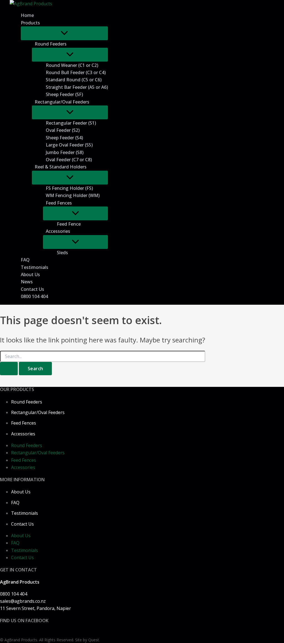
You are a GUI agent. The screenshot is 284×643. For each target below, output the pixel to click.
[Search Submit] (9, 368)
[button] (68, 44)
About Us (21, 492)
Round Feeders (26, 402)
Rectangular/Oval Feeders (38, 412)
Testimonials (24, 513)
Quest (93, 639)
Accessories (23, 434)
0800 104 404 (13, 594)
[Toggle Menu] (64, 33)
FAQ (15, 503)
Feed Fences (23, 423)
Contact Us (22, 524)
